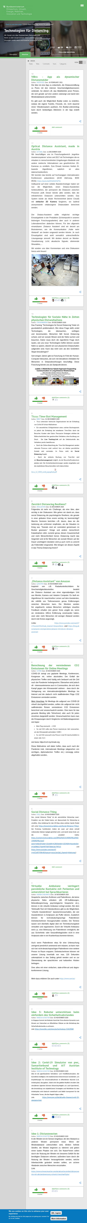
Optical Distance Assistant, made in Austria (55, 147)
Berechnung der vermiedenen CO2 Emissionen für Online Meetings (55, 667)
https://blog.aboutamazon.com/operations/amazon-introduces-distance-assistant (55, 629)
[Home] (17, 10)
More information (58, 1219)
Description (13, 54)
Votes (38, 64)
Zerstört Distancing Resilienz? (48, 504)
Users (54, 64)
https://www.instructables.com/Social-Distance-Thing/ (59, 826)
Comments (46, 64)
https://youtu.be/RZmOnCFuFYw (49, 181)
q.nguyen (40, 584)
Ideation (25, 54)
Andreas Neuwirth (43, 895)
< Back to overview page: (13, 24)
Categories (63, 64)
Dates (31, 64)
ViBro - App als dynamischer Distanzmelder (55, 78)
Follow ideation (67, 52)
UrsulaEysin (41, 507)
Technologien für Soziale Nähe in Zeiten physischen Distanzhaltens (55, 318)
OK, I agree (56, 1213)
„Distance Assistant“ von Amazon (50, 581)
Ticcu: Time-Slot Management (49, 416)
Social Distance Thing (44, 812)
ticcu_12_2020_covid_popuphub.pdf (44, 472)
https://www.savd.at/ (67, 979)
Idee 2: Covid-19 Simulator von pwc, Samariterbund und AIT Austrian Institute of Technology (55, 1065)
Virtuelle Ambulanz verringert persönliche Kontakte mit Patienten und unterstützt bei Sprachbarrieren (55, 889)
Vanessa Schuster (43, 1018)
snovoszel (40, 82)
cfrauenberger (42, 323)
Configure (80, 121)
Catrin (39, 671)
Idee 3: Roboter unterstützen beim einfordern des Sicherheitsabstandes (55, 1013)
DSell (39, 814)
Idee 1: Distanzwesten (44, 1133)
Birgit (39, 419)
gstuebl (40, 152)
